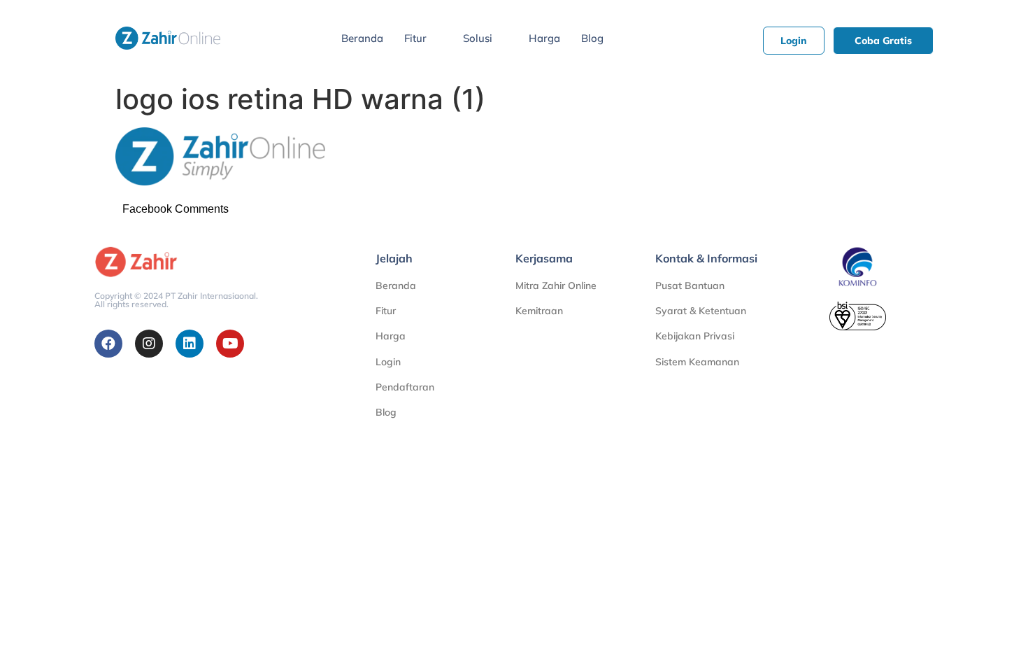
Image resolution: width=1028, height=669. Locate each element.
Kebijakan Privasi (694, 336)
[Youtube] (230, 344)
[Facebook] (108, 344)
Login (388, 361)
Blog (592, 38)
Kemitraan (539, 310)
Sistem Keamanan (697, 361)
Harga (544, 38)
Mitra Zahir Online (556, 285)
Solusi (477, 38)
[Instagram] (149, 344)
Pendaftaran (405, 387)
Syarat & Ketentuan (700, 310)
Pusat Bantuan (689, 285)
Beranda (362, 38)
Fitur (415, 38)
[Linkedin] (190, 344)
